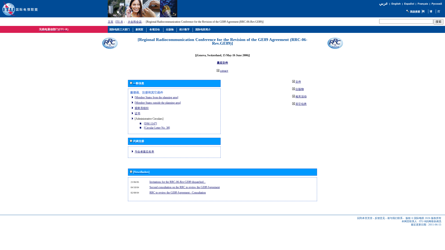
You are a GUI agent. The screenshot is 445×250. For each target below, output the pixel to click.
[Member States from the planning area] (156, 97)
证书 (137, 113)
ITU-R (119, 21)
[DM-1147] (150, 123)
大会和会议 (135, 21)
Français (423, 3)
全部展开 (224, 71)
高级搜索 (415, 11)
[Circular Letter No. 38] (157, 127)
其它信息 (301, 104)
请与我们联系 (395, 218)
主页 (110, 21)
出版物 (300, 89)
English (396, 3)
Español (409, 3)
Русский (437, 3)
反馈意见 (380, 218)
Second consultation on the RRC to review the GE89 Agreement (184, 187)
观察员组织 (142, 108)
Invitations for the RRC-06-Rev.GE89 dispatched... (177, 182)
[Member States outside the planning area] (158, 102)
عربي (383, 3)
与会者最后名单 (144, 151)
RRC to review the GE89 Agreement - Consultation (177, 192)
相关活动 (301, 96)
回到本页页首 (364, 218)
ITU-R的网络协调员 (430, 221)
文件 (298, 81)
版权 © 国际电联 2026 (418, 218)
